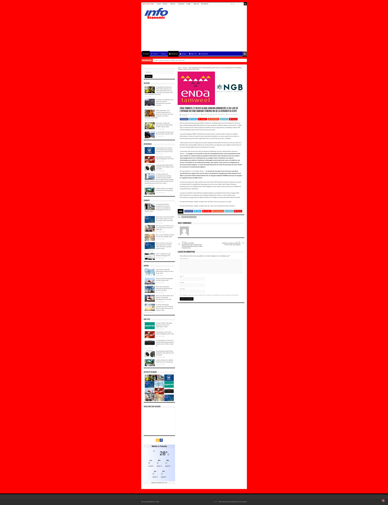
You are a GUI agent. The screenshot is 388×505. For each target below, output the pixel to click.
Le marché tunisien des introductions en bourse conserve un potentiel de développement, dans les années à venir (157, 207)
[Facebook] (233, 4)
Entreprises (181, 4)
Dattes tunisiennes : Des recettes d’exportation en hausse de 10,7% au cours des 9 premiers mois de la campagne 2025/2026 (159, 114)
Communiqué (185, 114)
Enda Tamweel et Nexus (189, 217)
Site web (182, 289)
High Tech (196, 4)
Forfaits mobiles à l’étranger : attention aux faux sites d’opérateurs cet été (164, 324)
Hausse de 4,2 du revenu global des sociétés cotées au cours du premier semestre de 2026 (165, 218)
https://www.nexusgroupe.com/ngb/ (220, 201)
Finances (172, 4)
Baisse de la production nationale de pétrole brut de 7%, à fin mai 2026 (164, 288)
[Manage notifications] (383, 500)
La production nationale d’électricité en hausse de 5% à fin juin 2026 (164, 271)
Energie (188, 4)
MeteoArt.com (162, 482)
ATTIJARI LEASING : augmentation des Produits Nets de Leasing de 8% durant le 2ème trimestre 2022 (192, 245)
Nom (182, 276)
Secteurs (165, 4)
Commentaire (184, 258)
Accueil (185, 67)
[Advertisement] (194, 34)
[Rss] (231, 4)
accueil (159, 4)
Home (179, 67)
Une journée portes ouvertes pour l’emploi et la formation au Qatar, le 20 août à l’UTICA (164, 149)
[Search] (245, 3)
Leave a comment (232, 114)
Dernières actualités (212, 114)
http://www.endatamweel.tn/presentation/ (223, 206)
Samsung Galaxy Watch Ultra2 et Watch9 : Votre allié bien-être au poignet (165, 166)
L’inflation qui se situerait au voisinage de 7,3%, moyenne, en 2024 (172, 60)
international (204, 4)
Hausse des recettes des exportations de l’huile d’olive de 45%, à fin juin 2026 (164, 124)
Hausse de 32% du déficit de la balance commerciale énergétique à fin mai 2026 (164, 297)
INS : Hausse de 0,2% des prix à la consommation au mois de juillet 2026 (165, 227)
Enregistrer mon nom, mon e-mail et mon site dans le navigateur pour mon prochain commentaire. (210, 295)
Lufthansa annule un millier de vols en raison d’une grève (231, 243)
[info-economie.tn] (155, 13)
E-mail (182, 282)
